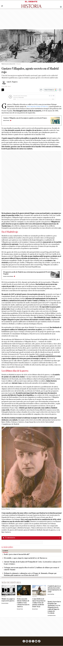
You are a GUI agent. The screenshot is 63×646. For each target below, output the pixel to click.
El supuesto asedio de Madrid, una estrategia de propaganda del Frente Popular (26, 273)
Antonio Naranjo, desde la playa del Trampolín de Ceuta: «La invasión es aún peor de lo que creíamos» (32, 563)
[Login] (61, 7)
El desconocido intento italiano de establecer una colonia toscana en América (23, 602)
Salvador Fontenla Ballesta (8, 276)
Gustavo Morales (6, 120)
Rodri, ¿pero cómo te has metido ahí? (16, 554)
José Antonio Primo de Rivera (37, 106)
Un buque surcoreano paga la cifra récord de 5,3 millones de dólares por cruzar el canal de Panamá (31, 569)
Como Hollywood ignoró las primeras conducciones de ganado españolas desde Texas (38, 602)
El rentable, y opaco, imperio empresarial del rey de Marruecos (25, 558)
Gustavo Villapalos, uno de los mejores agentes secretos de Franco (25, 118)
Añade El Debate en (49, 89)
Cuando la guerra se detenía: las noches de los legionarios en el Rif (54, 589)
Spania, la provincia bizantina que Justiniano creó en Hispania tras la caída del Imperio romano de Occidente (54, 607)
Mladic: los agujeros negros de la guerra (8, 600)
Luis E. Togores (12, 82)
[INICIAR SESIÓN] (61, 7)
